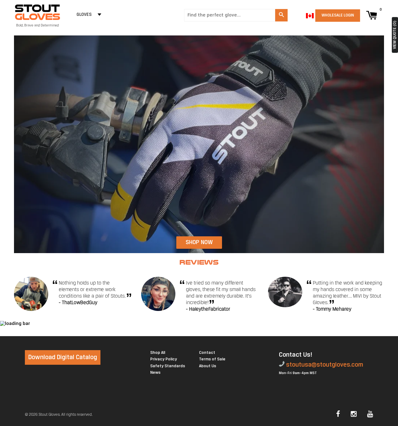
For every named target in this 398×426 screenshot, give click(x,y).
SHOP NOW (199, 242)
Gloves (84, 14)
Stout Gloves (49, 415)
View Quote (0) (394, 35)
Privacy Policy (163, 359)
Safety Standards (167, 366)
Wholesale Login (338, 15)
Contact (207, 352)
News (155, 372)
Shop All (157, 352)
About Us (207, 366)
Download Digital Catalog (62, 357)
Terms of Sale (212, 359)
